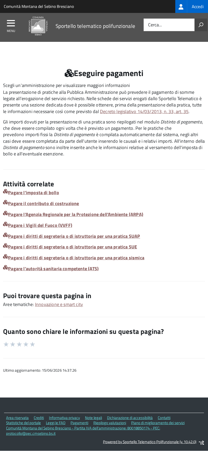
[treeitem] (191, 6)
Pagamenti (79, 423)
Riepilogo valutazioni (109, 423)
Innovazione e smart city (59, 304)
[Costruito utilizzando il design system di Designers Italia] (201, 443)
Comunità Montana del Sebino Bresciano (39, 6)
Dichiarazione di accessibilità (130, 418)
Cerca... (155, 25)
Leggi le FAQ (55, 423)
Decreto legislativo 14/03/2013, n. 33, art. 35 (144, 111)
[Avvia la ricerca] (201, 25)
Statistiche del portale (23, 423)
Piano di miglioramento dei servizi (158, 423)
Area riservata (17, 418)
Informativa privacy (64, 418)
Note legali (93, 418)
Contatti (164, 418)
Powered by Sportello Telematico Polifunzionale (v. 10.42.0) (149, 442)
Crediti (39, 418)
